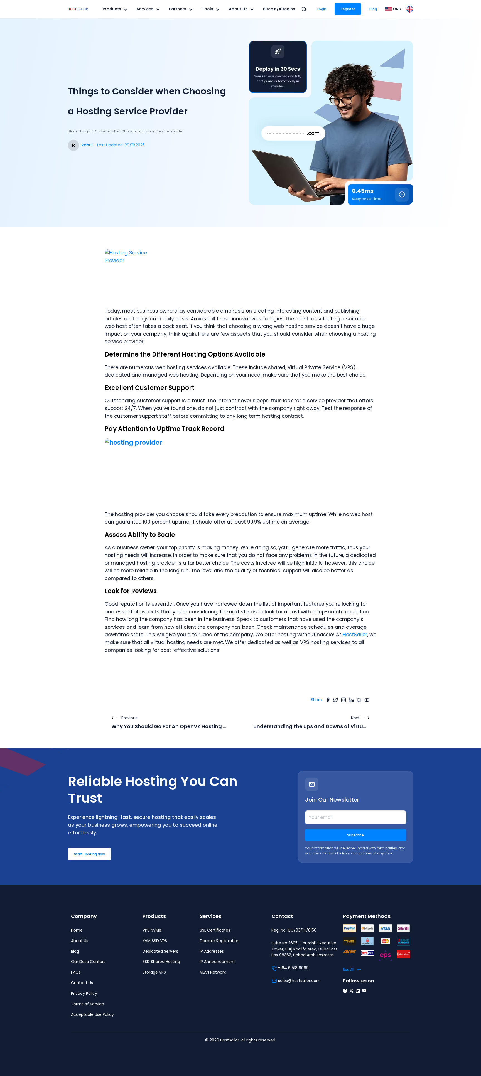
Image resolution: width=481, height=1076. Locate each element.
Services (145, 9)
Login (321, 9)
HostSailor (355, 634)
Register (348, 9)
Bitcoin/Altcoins (279, 9)
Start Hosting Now (89, 854)
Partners (177, 9)
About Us (238, 9)
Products (112, 9)
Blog (373, 9)
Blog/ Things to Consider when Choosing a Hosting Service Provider (125, 131)
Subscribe (355, 835)
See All (348, 969)
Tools (207, 9)
